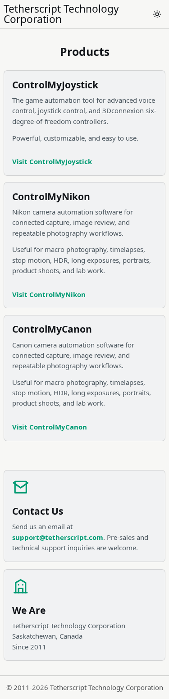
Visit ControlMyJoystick (52, 161)
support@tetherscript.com (57, 537)
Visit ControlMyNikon (49, 294)
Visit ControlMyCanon (49, 426)
